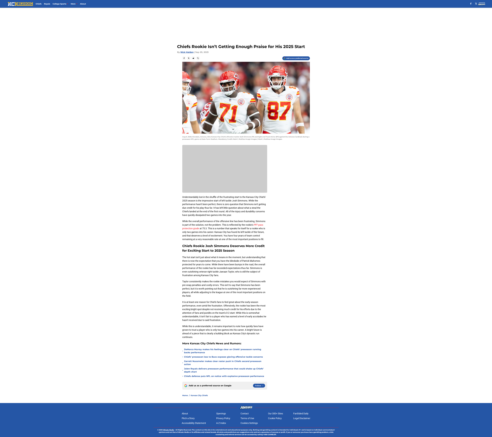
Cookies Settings (249, 423)
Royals (47, 4)
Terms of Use (247, 418)
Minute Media (168, 430)
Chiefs (38, 4)
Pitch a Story (188, 418)
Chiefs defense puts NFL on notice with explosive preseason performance (224, 376)
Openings (221, 413)
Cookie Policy (275, 418)
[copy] (198, 58)
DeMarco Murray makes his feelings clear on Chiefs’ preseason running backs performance (222, 351)
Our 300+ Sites (275, 413)
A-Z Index (221, 423)
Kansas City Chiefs (199, 395)
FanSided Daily (300, 413)
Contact (245, 413)
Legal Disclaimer (301, 418)
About (83, 4)
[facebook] (470, 4)
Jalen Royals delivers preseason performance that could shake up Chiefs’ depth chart (224, 370)
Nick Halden (187, 52)
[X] (476, 4)
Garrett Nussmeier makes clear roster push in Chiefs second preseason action (222, 363)
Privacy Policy (223, 418)
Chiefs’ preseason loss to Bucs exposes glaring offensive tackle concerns (223, 357)
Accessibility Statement (194, 423)
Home (185, 395)
